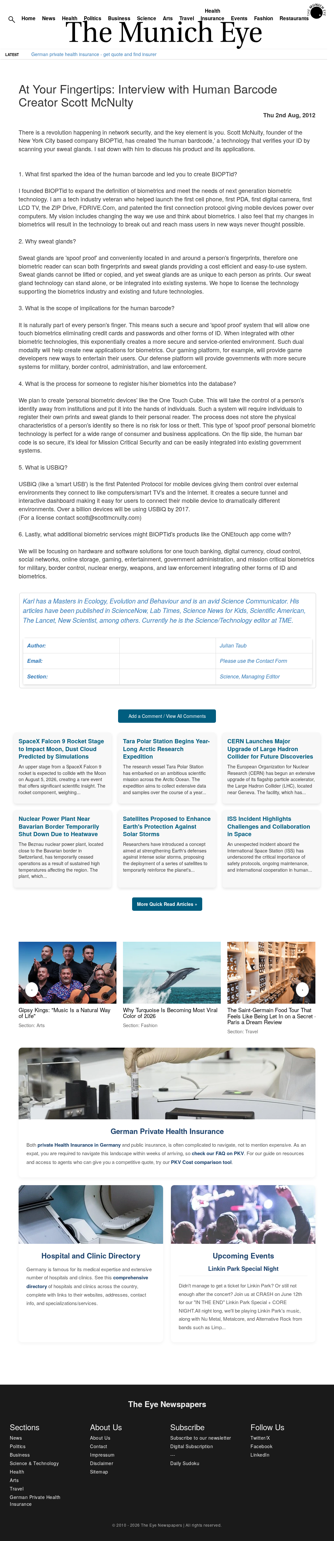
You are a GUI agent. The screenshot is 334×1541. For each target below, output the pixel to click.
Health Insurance (212, 14)
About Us (100, 1437)
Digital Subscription (191, 1446)
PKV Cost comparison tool (201, 1162)
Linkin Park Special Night (243, 1268)
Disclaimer (101, 1463)
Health (69, 18)
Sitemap (99, 1471)
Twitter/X (260, 1437)
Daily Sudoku (184, 1463)
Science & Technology (34, 1463)
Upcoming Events (243, 1255)
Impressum (102, 1454)
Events (239, 18)
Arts (168, 18)
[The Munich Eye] (317, 11)
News (48, 18)
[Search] (11, 18)
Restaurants (294, 18)
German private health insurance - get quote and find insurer (94, 54)
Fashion (263, 18)
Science (146, 18)
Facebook (261, 1446)
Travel (186, 18)
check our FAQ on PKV (218, 1153)
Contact (98, 1446)
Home (29, 18)
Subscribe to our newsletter (200, 1437)
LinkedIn (259, 1454)
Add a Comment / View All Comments (167, 716)
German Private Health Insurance (167, 1131)
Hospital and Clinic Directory (90, 1255)
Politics (92, 18)
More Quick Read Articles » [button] (167, 904)
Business (119, 18)
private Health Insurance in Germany (79, 1144)
